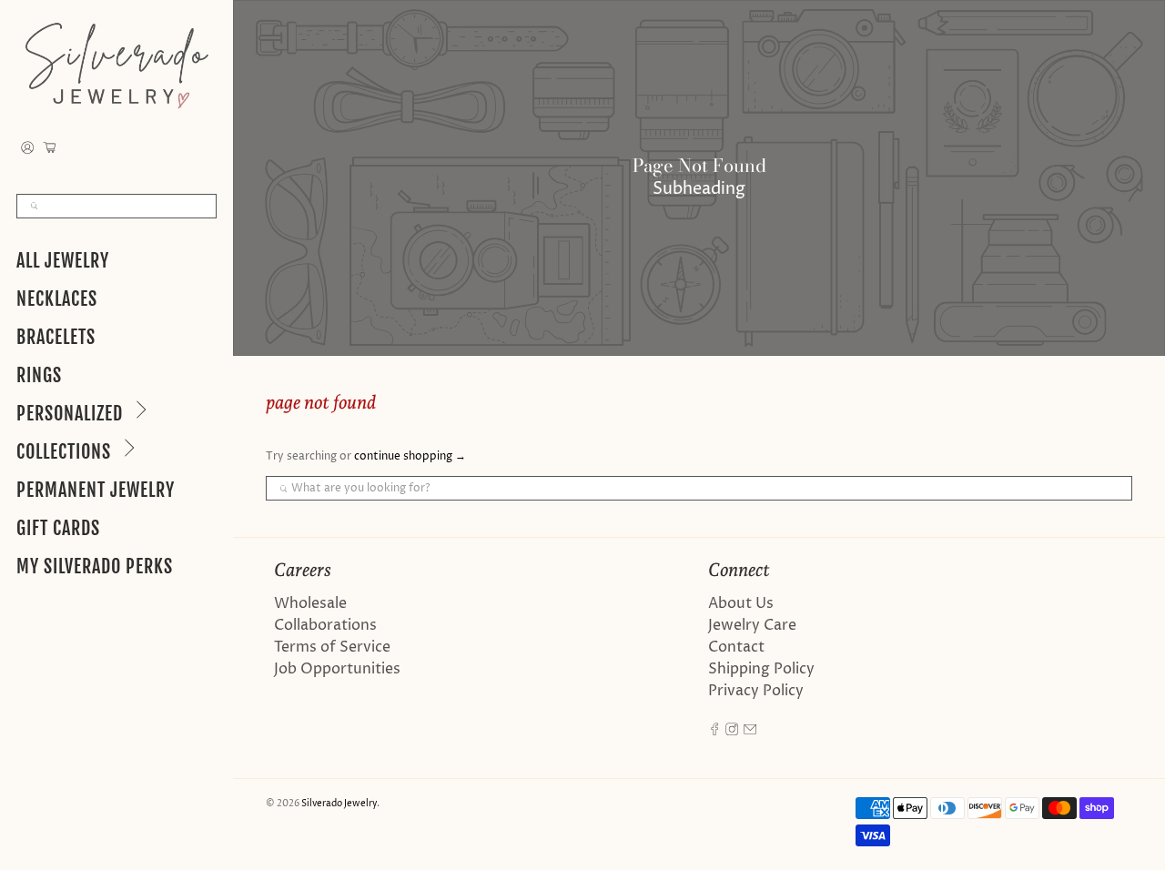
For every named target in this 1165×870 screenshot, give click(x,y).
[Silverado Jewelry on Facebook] (714, 731)
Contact (736, 647)
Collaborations (325, 625)
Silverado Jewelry (339, 803)
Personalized (69, 413)
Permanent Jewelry (95, 490)
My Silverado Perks (94, 566)
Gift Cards (58, 528)
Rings (39, 375)
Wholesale (310, 603)
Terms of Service (332, 647)
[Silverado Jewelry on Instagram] (731, 731)
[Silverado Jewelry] (116, 65)
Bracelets (56, 337)
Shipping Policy (761, 669)
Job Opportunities (337, 669)
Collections (63, 451)
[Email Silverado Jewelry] (750, 731)
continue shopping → (410, 456)
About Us (741, 603)
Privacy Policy (756, 691)
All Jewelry (62, 260)
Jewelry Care (752, 625)
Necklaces (56, 299)
